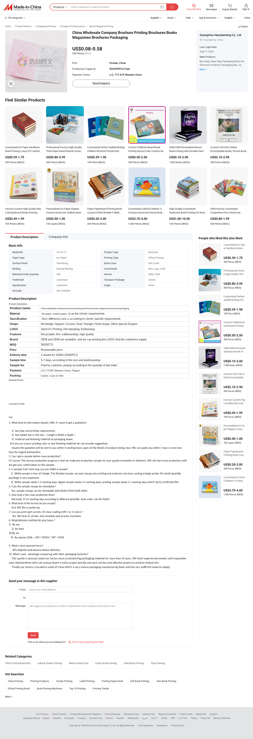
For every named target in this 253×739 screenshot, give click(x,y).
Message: (20, 605)
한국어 (154, 718)
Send (33, 635)
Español (57, 718)
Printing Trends (101, 688)
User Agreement (145, 725)
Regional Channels (167, 714)
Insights (213, 714)
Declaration (162, 725)
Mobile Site (201, 714)
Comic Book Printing (106, 663)
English (46, 718)
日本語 (164, 718)
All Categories (15, 17)
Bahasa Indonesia (222, 718)
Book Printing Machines (49, 688)
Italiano (109, 718)
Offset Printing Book (19, 688)
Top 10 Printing (77, 688)
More (202, 69)
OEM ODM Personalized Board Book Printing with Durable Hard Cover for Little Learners (234, 349)
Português (69, 718)
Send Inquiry (101, 83)
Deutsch (120, 718)
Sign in (246, 9)
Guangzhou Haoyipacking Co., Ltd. (221, 35)
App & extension (207, 17)
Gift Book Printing (139, 681)
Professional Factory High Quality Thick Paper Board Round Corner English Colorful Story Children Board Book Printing (234, 272)
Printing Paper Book (112, 681)
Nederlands (133, 718)
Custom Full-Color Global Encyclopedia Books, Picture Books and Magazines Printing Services (234, 375)
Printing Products (39, 681)
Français (82, 718)
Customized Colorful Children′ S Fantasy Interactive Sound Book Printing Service (234, 479)
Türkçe (194, 718)
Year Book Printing (166, 681)
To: (24, 597)
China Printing (15, 681)
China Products (59, 714)
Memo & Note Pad (78, 663)
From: (22, 589)
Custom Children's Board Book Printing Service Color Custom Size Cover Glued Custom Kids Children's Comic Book (234, 324)
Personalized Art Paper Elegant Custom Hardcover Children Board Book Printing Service (234, 427)
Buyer (170, 17)
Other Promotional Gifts (18, 663)
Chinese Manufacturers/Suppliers (85, 714)
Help (188, 17)
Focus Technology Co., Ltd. (104, 725)
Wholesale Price (131, 714)
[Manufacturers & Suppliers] (22, 7)
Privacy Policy (177, 725)
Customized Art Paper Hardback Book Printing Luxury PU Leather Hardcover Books (234, 246)
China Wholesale (112, 714)
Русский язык (95, 718)
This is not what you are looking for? (47, 642)
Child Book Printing (134, 663)
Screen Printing (64, 681)
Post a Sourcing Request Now (86, 642)
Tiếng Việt (205, 718)
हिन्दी (173, 718)
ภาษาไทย (182, 718)
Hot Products (42, 714)
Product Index (186, 714)
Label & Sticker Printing (50, 663)
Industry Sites (148, 714)
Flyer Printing (158, 663)
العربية (145, 718)
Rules (247, 17)
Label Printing (87, 681)
